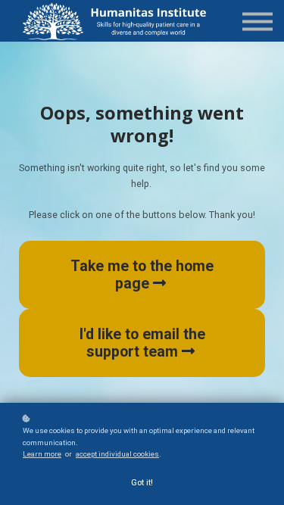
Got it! (142, 483)
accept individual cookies (117, 454)
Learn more (42, 454)
